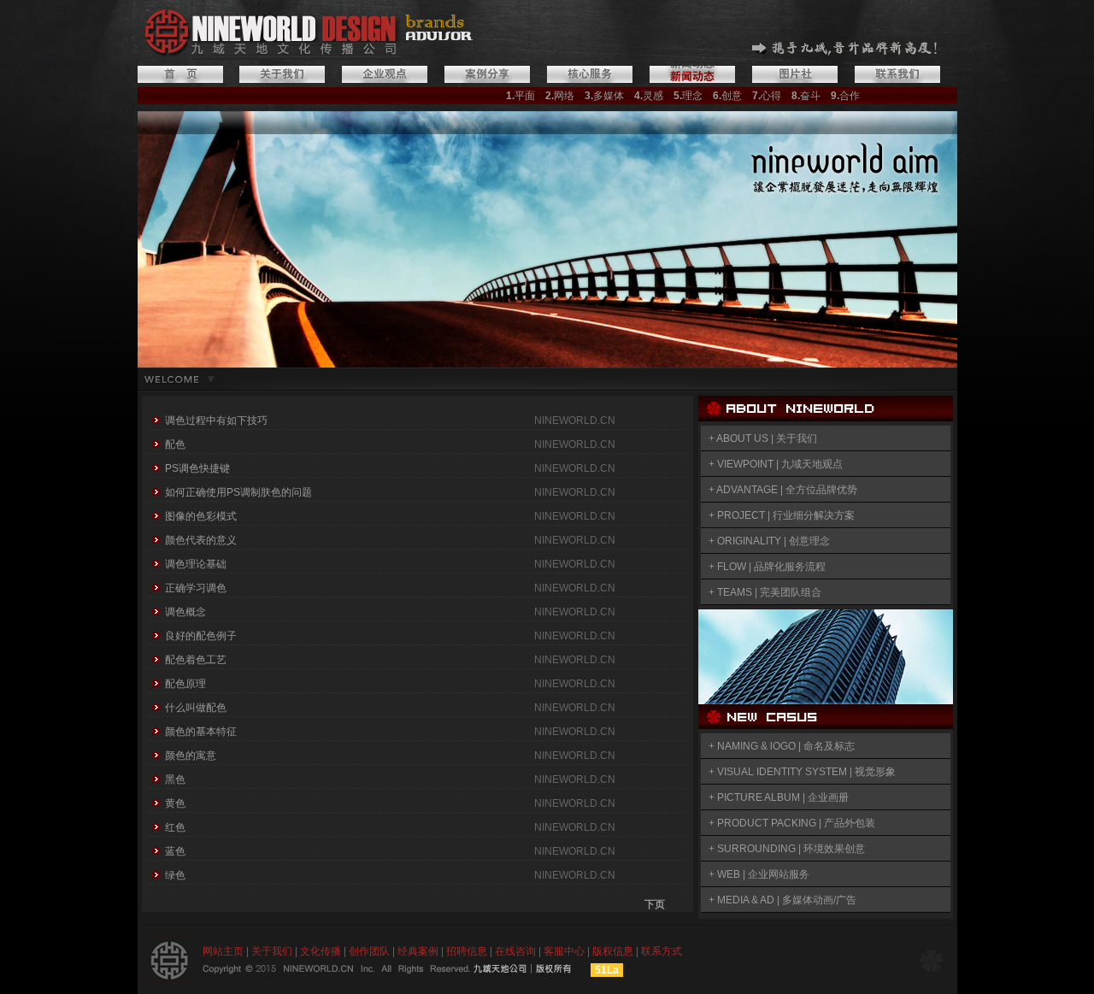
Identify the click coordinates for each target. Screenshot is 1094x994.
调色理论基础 (195, 564)
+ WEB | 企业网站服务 (759, 874)
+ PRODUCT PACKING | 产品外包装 (792, 823)
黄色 (175, 803)
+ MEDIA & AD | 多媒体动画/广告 (782, 900)
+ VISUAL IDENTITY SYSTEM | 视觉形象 (801, 772)
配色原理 (185, 684)
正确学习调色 (195, 588)
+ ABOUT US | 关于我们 (763, 438)
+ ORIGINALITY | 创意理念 (769, 541)
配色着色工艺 (195, 660)
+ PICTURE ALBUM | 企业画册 (779, 797)
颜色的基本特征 (201, 732)
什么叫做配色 (195, 708)
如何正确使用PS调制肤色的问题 (238, 492)
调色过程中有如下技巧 (216, 420)
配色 (175, 444)
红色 (175, 827)
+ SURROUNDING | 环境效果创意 (787, 849)
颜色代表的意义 (201, 540)
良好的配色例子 (201, 636)
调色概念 (185, 612)
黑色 (175, 779)
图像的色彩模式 (201, 516)
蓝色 (175, 851)
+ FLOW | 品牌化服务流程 (767, 567)
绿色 (175, 875)
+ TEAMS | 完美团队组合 (765, 592)
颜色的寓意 (190, 756)
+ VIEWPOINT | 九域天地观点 (774, 464)
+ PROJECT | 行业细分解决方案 (782, 515)
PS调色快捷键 (197, 468)
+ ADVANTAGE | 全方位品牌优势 (783, 490)
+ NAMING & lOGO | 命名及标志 (782, 746)
